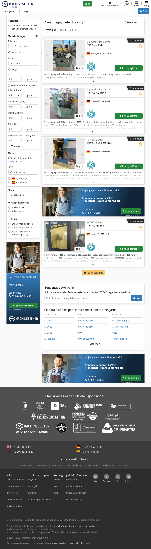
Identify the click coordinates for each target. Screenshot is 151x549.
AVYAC (16, 52)
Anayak (48, 320)
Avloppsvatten (86, 338)
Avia (80, 314)
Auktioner (18, 211)
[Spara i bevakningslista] (141, 46)
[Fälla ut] (93, 81)
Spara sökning (94, 272)
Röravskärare (119, 338)
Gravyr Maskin (120, 326)
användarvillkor (78, 543)
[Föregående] (46, 56)
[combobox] (23, 172)
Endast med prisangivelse (24, 85)
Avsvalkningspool (121, 320)
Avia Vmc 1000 (86, 320)
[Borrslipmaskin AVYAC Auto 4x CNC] (64, 153)
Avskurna (117, 314)
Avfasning (49, 338)
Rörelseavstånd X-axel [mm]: (22, 135)
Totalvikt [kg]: (14, 124)
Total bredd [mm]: (17, 101)
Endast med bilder (22, 223)
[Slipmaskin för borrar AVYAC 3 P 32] (64, 55)
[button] (146, 3)
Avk (80, 332)
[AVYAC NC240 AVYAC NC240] (64, 236)
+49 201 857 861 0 (92, 447)
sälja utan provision (23, 305)
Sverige (16, 161)
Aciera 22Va (50, 314)
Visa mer (94, 344)
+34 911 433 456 (91, 451)
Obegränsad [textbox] (17, 172)
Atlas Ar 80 (26, 465)
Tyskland (21, 178)
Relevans (131, 22)
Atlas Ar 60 (108, 465)
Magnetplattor (74, 465)
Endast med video (22, 227)
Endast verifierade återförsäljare (21, 233)
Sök (144, 11)
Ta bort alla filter (71, 30)
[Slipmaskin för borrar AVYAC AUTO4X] (64, 103)
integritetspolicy (59, 543)
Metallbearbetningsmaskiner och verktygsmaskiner (26, 27)
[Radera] (135, 11)
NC (14, 69)
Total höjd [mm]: (16, 112)
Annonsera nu (131, 211)
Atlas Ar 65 (57, 465)
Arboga (48, 326)
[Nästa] (82, 56)
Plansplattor (92, 465)
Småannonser (20, 207)
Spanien (21, 182)
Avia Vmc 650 (85, 326)
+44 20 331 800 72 (22, 447)
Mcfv (114, 332)
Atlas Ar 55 (41, 465)
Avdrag (48, 332)
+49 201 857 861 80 (22, 451)
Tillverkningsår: (15, 90)
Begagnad (17, 194)
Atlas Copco (124, 465)
